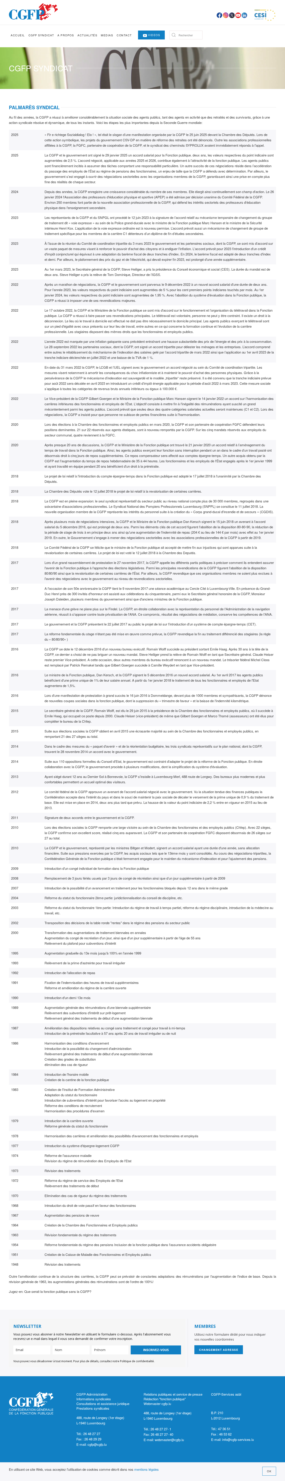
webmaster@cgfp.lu (169, 1439)
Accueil (18, 35)
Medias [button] (107, 35)
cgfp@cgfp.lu (97, 1444)
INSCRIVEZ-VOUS (156, 1350)
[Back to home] (33, 12)
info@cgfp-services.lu (238, 1439)
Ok (269, 1471)
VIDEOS (153, 35)
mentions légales (146, 1469)
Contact (124, 35)
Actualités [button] (87, 35)
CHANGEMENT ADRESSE (218, 1350)
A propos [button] (65, 35)
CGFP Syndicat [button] (41, 35)
